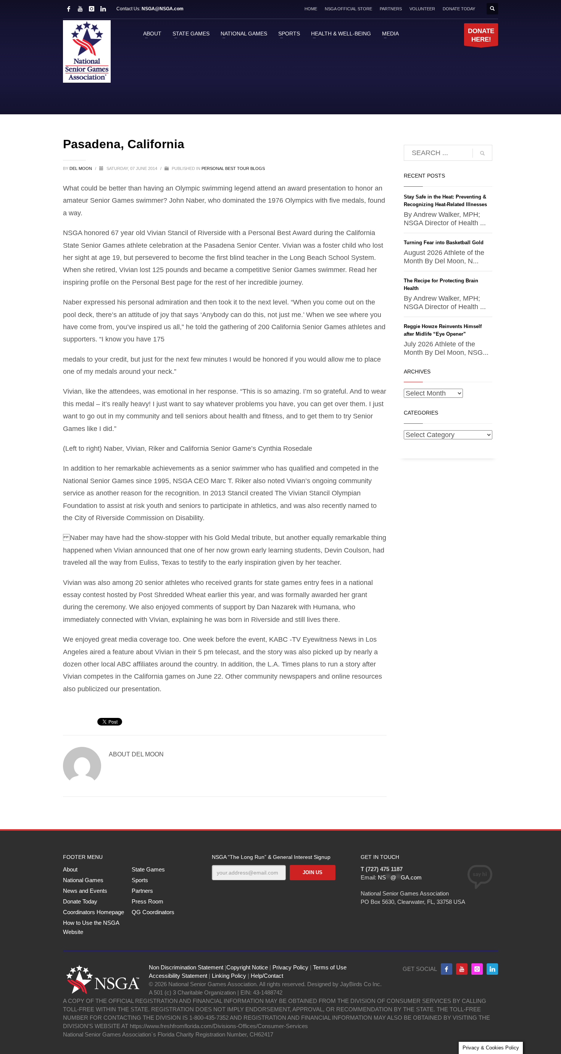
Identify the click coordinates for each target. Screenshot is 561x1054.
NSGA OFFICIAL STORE (348, 8)
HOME (311, 8)
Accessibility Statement (178, 975)
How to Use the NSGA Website (91, 927)
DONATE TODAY (459, 8)
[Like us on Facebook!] (446, 969)
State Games (148, 869)
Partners (142, 890)
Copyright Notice (247, 967)
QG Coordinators (153, 912)
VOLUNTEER (422, 8)
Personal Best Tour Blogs (233, 168)
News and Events (85, 890)
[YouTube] (80, 8)
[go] (482, 153)
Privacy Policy (290, 967)
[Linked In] (103, 8)
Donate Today (80, 901)
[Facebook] (68, 8)
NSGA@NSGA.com (163, 8)
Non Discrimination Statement (186, 967)
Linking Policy (229, 975)
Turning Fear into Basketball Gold (444, 242)
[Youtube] (462, 969)
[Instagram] (91, 8)
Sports (140, 880)
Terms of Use (330, 967)
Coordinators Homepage (93, 912)
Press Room (147, 901)
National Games (83, 880)
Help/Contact (267, 975)
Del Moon (81, 168)
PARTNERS (391, 8)
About (70, 869)
